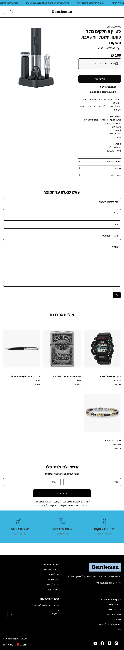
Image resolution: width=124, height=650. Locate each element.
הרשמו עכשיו (62, 493)
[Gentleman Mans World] (62, 12)
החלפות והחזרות (51, 564)
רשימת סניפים (53, 579)
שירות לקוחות (53, 584)
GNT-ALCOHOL (114, 26)
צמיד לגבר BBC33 (113, 440)
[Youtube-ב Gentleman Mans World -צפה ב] (95, 643)
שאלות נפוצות (53, 589)
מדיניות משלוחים (51, 569)
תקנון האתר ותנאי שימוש (110, 599)
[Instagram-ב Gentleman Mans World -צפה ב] (116, 643)
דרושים (118, 619)
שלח (117, 295)
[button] (11, 12)
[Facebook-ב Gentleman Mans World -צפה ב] (102, 643)
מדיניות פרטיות (114, 604)
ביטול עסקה (54, 574)
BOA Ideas (8, 644)
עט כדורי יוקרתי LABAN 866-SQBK (25, 376)
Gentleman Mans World (12, 639)
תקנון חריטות (116, 175)
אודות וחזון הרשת (113, 614)
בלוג (119, 629)
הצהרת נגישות (114, 609)
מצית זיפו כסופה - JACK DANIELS (66, 376)
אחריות (118, 168)
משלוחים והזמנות (114, 161)
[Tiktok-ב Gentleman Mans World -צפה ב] (109, 643)
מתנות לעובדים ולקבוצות (110, 624)
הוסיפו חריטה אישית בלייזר (104, 63)
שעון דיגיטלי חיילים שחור (110, 376)
